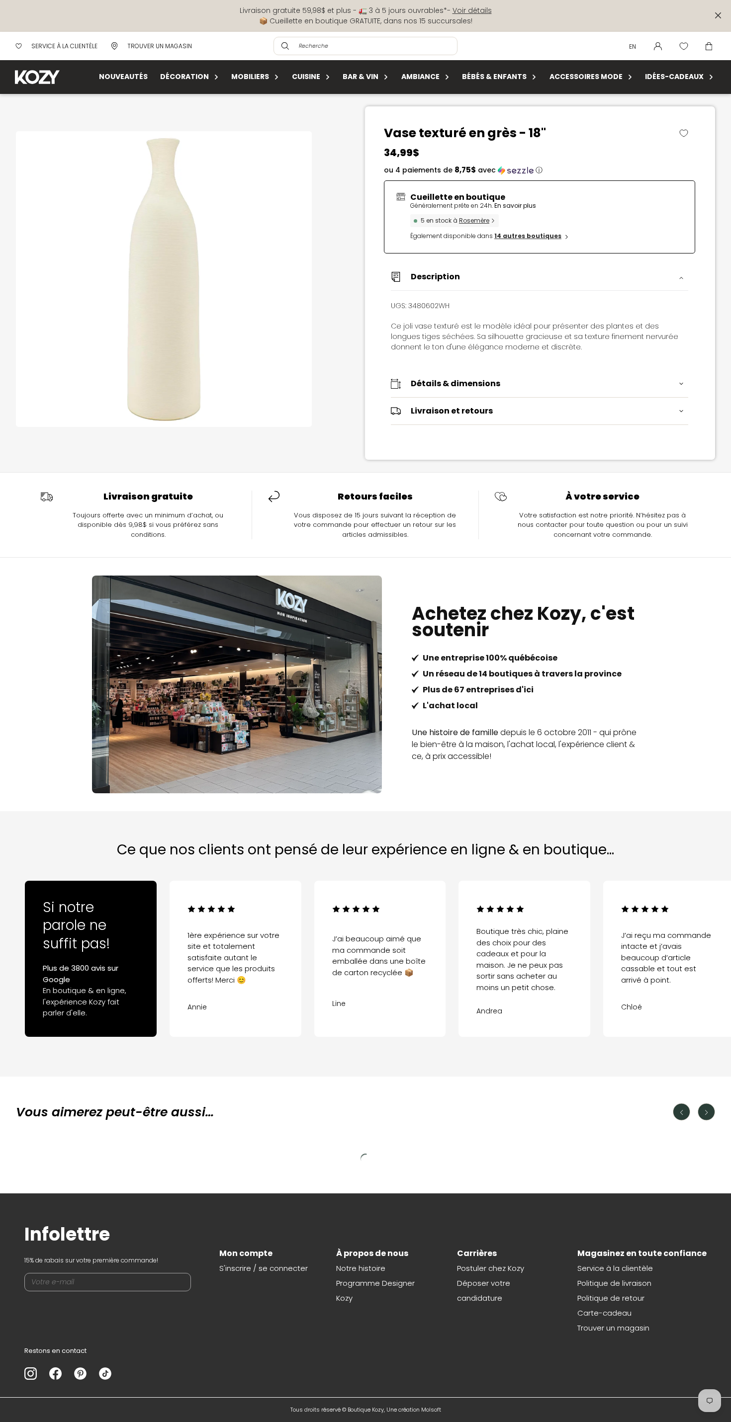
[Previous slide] (49, 948)
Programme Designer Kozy (375, 1290)
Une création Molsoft (413, 1410)
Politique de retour (610, 1298)
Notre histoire (360, 1268)
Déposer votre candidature (483, 1290)
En (632, 46)
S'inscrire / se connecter (263, 1268)
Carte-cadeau (604, 1313)
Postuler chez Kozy (490, 1268)
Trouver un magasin (613, 1328)
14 (527, 236)
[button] (539, 170)
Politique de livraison (614, 1283)
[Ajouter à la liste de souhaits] (687, 133)
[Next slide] (683, 948)
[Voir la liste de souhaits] (684, 46)
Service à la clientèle (615, 1268)
